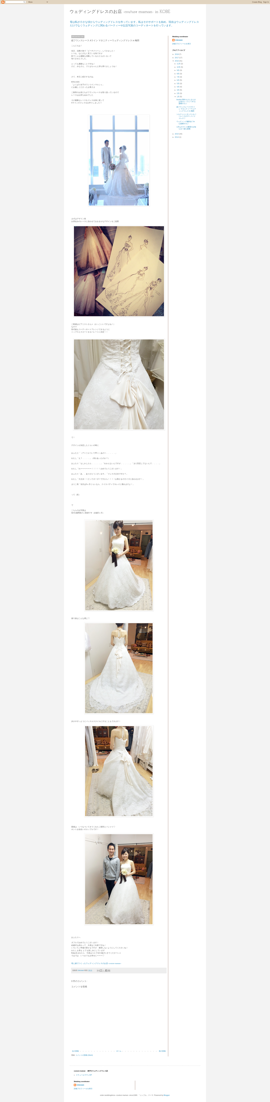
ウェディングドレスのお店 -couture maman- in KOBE (120, 12)
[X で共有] (103, 970)
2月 (178, 93)
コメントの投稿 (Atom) (84, 1055)
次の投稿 (75, 1051)
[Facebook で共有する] (106, 970)
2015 (177, 134)
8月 (178, 74)
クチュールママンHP (84, 1075)
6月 (178, 80)
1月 (178, 97)
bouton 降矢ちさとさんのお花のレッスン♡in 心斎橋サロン (186, 102)
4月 (178, 87)
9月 (178, 70)
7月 (178, 77)
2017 (177, 58)
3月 (178, 90)
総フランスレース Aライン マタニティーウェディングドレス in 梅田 (186, 109)
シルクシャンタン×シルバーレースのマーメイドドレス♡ (186, 116)
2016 (177, 61)
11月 (179, 64)
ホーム (118, 1051)
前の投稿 (162, 1051)
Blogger (167, 1095)
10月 (179, 67)
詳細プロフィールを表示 (181, 44)
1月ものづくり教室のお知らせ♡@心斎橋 (186, 128)
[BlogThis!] (101, 970)
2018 (177, 54)
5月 (178, 84)
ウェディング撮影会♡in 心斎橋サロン (185, 122)
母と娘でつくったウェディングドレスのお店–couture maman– (96, 963)
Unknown (179, 40)
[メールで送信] (98, 970)
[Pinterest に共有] (109, 970)
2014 (177, 137)
